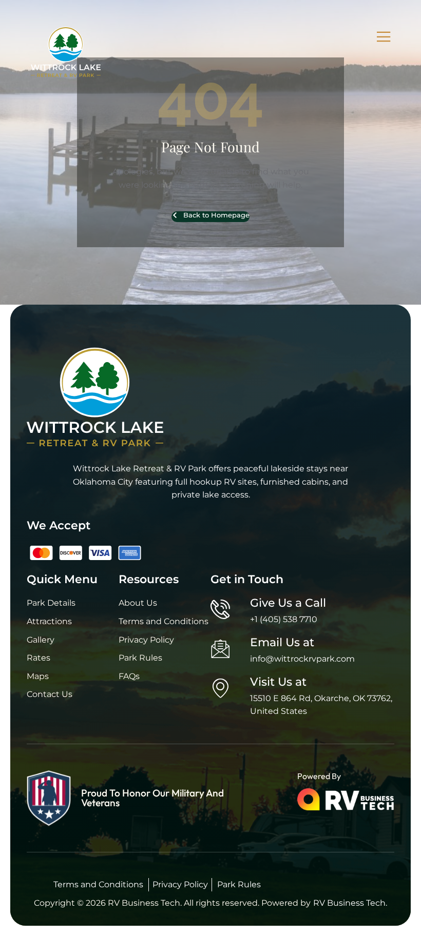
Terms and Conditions (98, 884)
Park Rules (239, 884)
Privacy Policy (180, 884)
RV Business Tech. (350, 903)
